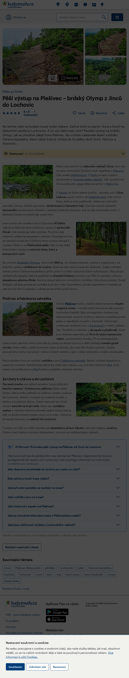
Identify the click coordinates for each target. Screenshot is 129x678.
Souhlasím (15, 666)
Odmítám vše (37, 666)
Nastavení (59, 666)
